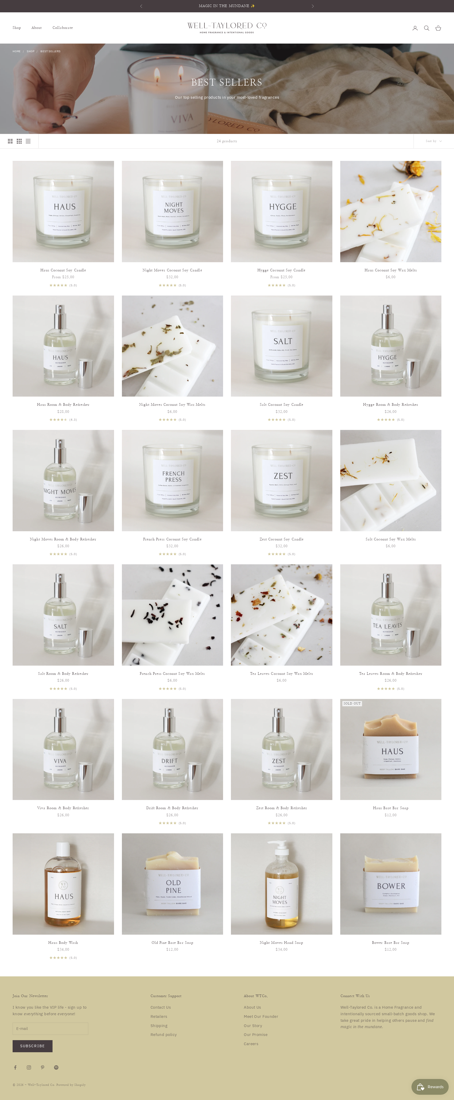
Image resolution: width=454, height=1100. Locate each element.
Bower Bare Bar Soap (390, 943)
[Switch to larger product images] (10, 141)
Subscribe (32, 1046)
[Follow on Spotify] (56, 1067)
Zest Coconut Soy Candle (282, 539)
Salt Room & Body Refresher (63, 674)
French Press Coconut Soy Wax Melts (172, 674)
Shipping (159, 1025)
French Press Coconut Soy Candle (172, 539)
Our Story (253, 1025)
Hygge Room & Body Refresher (390, 405)
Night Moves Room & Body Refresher (63, 539)
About (37, 28)
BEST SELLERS (50, 51)
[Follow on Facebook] (15, 1067)
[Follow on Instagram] (29, 1067)
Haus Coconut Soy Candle (63, 270)
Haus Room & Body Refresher (63, 405)
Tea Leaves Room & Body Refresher (390, 674)
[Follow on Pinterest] (42, 1067)
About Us (252, 1007)
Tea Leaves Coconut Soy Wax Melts (281, 674)
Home (17, 51)
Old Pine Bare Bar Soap (172, 943)
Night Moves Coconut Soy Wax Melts (172, 405)
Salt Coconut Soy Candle (281, 405)
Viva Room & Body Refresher (63, 808)
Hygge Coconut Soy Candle (281, 270)
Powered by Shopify (71, 1084)
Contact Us (161, 1007)
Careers (251, 1043)
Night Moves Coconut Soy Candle (172, 270)
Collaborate (63, 28)
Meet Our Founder (261, 1016)
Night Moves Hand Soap (281, 943)
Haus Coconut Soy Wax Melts (391, 270)
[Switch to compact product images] (28, 141)
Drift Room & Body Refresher (172, 808)
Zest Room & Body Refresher (281, 808)
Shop (17, 28)
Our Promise (255, 1034)
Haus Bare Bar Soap (391, 808)
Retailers (159, 1016)
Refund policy (164, 1034)
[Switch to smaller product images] (19, 141)
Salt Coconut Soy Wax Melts (391, 539)
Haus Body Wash (63, 943)
